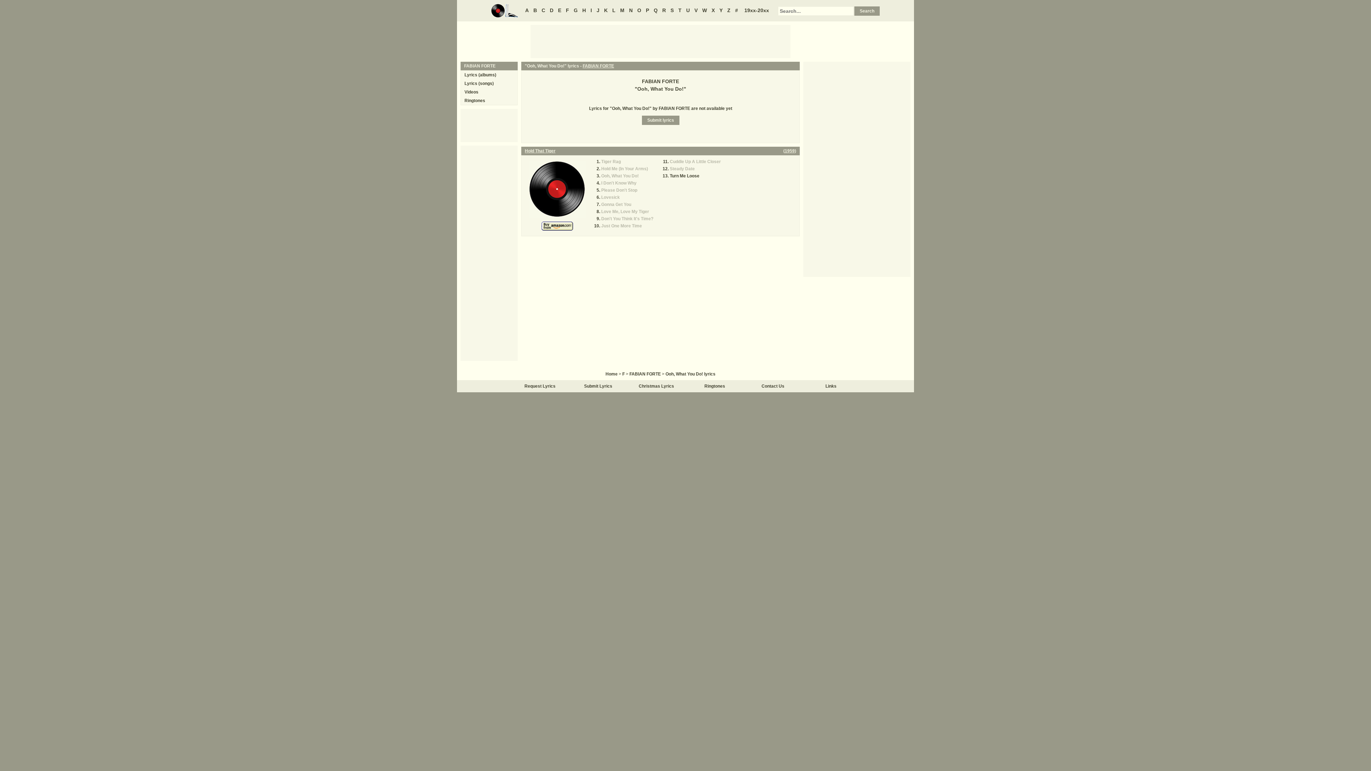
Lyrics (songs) (479, 83)
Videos (471, 92)
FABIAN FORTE (598, 66)
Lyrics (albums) (480, 74)
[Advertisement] (660, 41)
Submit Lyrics (598, 386)
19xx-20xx (756, 10)
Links (831, 386)
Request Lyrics (540, 386)
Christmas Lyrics (656, 386)
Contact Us (773, 386)
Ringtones (474, 100)
